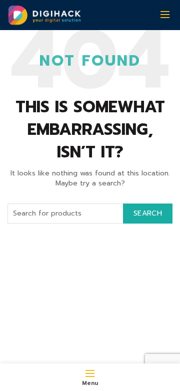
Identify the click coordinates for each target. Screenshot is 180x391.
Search (148, 213)
